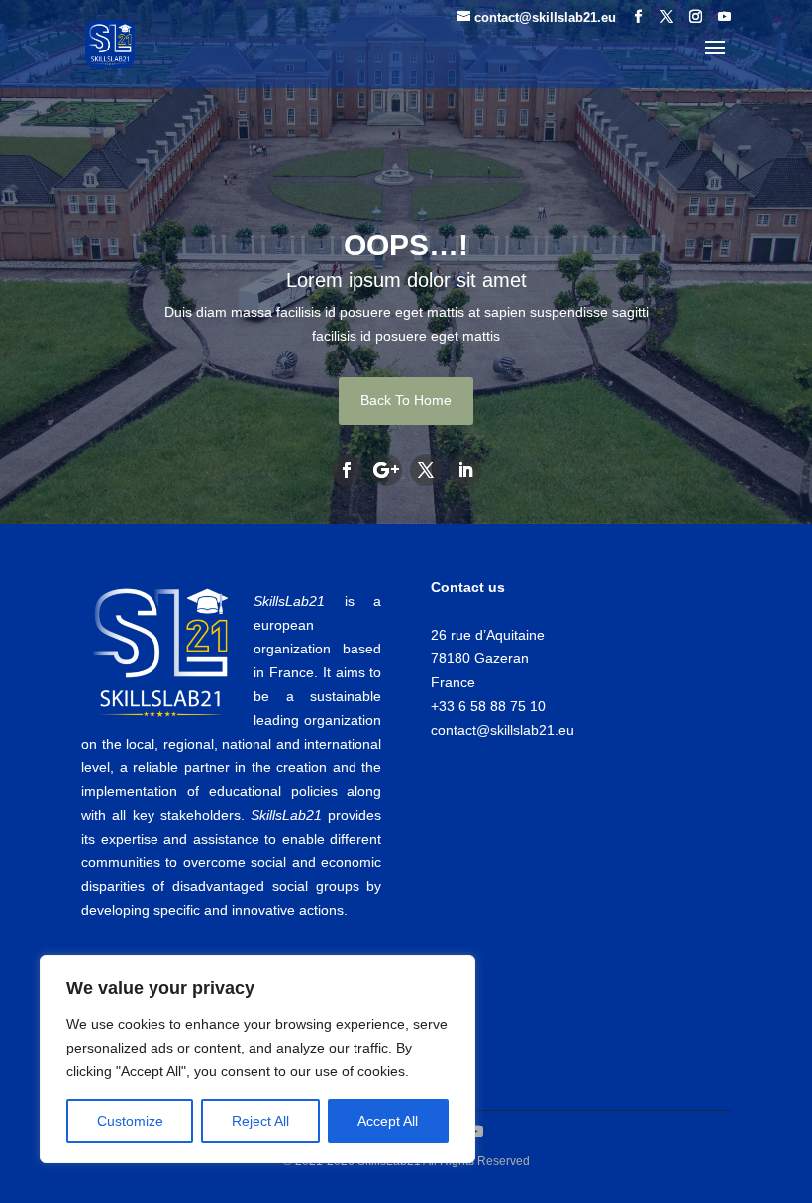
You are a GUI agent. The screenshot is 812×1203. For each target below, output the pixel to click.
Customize (130, 1121)
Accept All (387, 1121)
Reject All (260, 1121)
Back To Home (406, 400)
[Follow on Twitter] (426, 470)
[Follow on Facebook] (346, 470)
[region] (257, 1059)
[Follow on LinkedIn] (465, 470)
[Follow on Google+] (386, 470)
